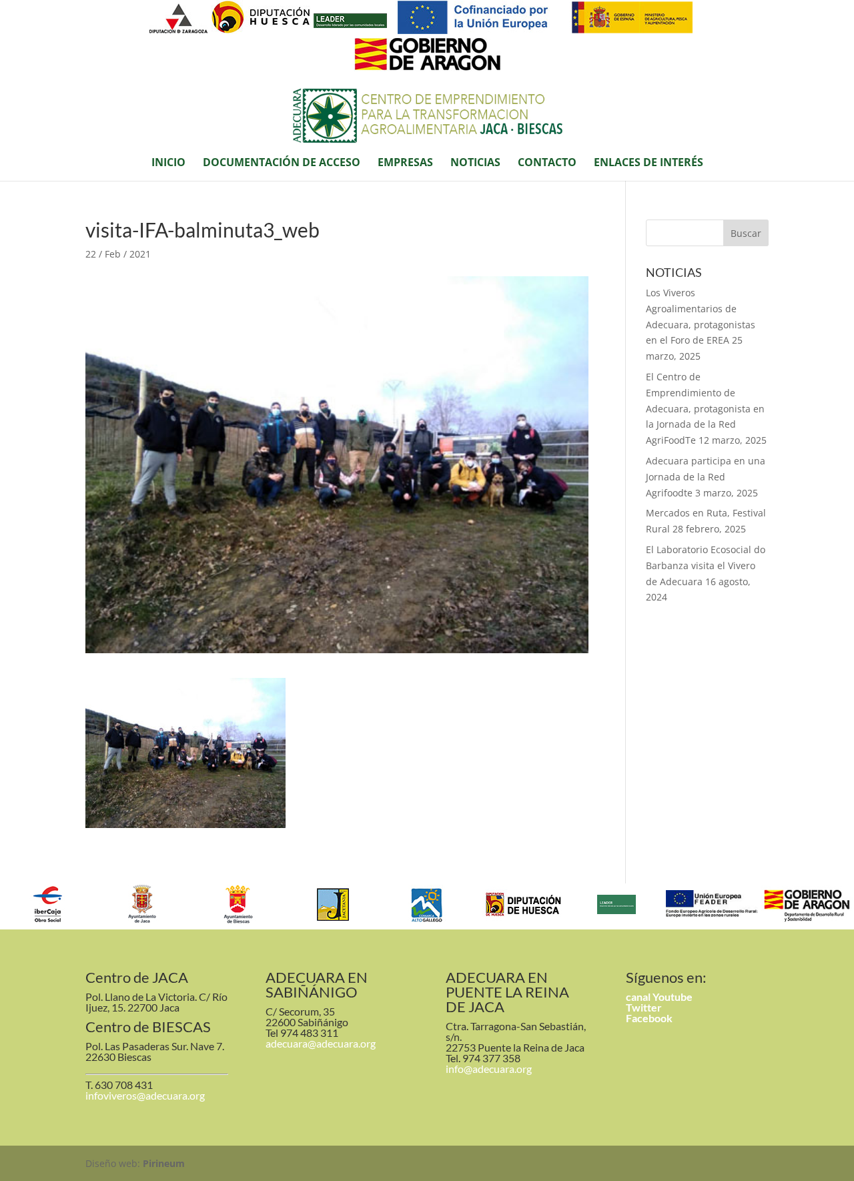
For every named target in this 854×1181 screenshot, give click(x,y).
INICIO (168, 163)
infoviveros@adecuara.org (145, 1095)
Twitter (644, 1007)
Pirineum (164, 1163)
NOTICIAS (475, 163)
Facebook (649, 1018)
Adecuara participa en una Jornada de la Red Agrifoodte (705, 476)
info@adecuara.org (489, 1068)
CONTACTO (547, 163)
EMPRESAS (405, 163)
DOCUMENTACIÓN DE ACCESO (281, 163)
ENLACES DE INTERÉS (648, 163)
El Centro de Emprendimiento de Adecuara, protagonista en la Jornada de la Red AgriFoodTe (705, 408)
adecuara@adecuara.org (321, 1043)
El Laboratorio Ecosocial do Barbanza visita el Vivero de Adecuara (705, 565)
